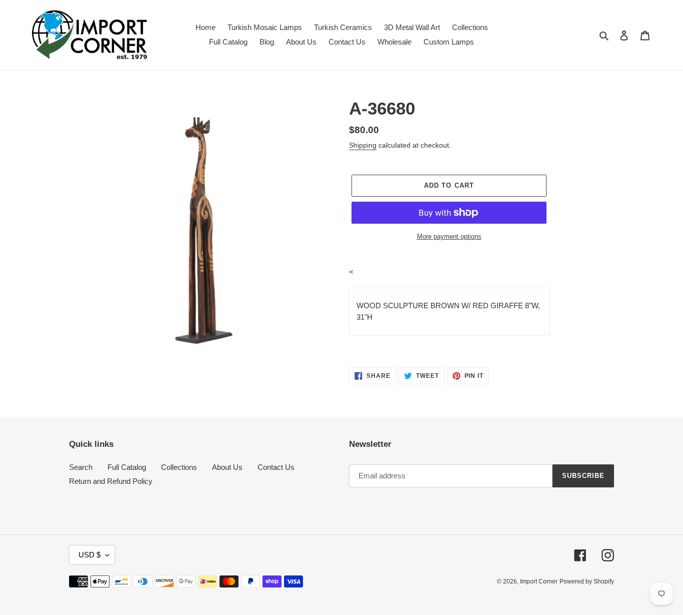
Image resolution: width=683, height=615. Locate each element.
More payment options (449, 236)
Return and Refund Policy (110, 481)
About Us (227, 467)
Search (80, 467)
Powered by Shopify (587, 581)
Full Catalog (127, 467)
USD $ (89, 554)
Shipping (362, 145)
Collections (179, 467)
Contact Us (276, 467)
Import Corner (539, 581)
